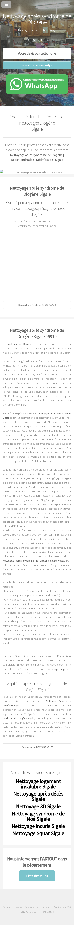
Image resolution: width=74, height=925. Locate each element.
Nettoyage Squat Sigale (38, 833)
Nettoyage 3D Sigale (38, 806)
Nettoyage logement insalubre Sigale (38, 784)
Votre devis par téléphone (37, 53)
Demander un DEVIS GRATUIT (37, 747)
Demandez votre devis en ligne (37, 65)
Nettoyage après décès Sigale (38, 796)
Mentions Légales (45, 911)
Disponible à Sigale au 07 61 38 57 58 (37, 305)
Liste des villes (37, 875)
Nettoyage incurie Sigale (38, 826)
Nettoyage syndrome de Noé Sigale (38, 816)
